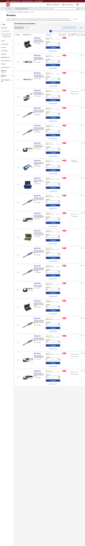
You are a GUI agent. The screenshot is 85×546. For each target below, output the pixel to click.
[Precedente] (78, 27)
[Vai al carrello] (77, 4)
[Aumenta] (59, 44)
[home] (6, 11)
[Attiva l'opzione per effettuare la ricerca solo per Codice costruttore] (27, 8)
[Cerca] (77, 9)
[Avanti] (84, 27)
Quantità (48, 41)
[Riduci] (47, 44)
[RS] (8, 4)
